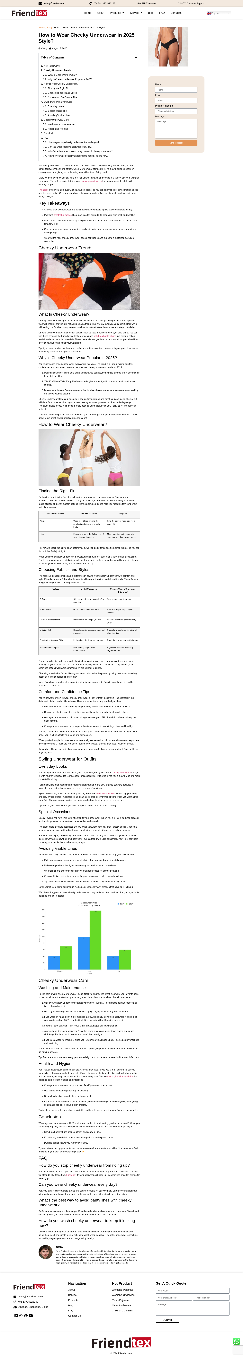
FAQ (162, 12)
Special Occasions (57, 111)
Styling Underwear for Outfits (58, 102)
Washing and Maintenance (61, 124)
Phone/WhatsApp (164, 106)
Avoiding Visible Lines (59, 115)
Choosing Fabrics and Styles (62, 93)
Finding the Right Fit (58, 88)
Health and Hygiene (58, 129)
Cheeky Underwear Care (56, 120)
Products (115, 12)
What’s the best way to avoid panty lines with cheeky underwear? (80, 151)
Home (87, 12)
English (215, 13)
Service (134, 12)
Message (159, 116)
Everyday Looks (56, 106)
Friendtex (43, 190)
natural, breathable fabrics (120, 1076)
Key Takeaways (52, 66)
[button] (136, 57)
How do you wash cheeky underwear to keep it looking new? (78, 156)
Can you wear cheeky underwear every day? (70, 147)
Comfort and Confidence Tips (62, 97)
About (100, 12)
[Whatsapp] (20, 1315)
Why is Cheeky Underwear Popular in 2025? (70, 79)
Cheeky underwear (121, 772)
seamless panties (106, 793)
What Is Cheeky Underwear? (62, 75)
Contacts (176, 12)
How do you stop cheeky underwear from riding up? (73, 142)
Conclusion (49, 133)
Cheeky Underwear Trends (57, 70)
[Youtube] (30, 1315)
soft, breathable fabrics (105, 336)
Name (158, 84)
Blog (151, 12)
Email (158, 95)
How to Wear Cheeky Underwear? (61, 84)
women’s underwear (92, 181)
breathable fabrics (63, 215)
